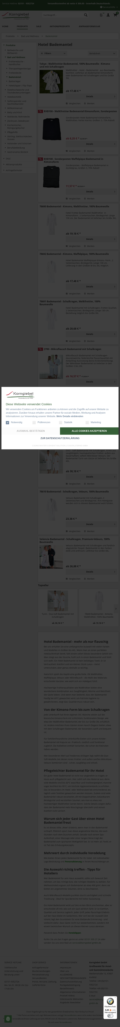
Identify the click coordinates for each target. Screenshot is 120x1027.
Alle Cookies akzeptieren (89, 431)
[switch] (110, 1016)
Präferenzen (44, 422)
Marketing (96, 422)
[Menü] (115, 998)
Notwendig (16, 422)
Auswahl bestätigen (31, 431)
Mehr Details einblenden (69, 416)
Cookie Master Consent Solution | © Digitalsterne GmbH (60, 446)
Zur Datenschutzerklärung (60, 438)
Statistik (68, 422)
